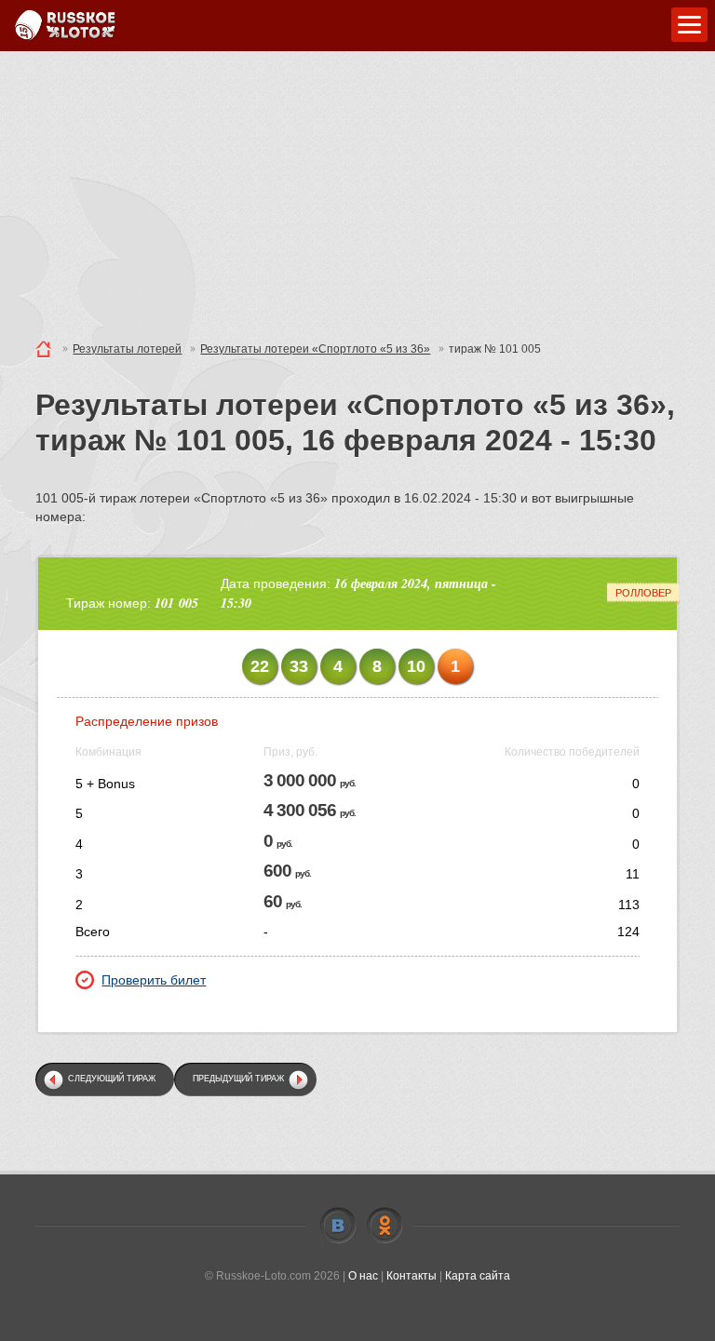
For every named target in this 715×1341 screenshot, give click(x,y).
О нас (363, 1275)
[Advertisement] (357, 190)
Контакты (411, 1275)
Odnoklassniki (384, 1225)
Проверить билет (153, 979)
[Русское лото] (65, 25)
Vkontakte (338, 1225)
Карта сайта (477, 1275)
